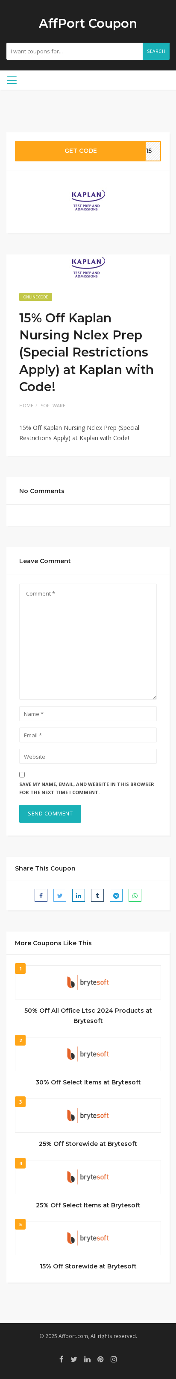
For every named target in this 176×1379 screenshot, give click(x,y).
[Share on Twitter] (59, 895)
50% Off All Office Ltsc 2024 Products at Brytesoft (88, 1016)
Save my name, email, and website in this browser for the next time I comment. (86, 788)
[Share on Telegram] (116, 895)
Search (156, 51)
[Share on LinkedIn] (78, 895)
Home (26, 405)
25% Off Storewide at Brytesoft (88, 1144)
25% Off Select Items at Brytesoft (88, 1205)
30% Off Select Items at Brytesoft (88, 1082)
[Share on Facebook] (41, 895)
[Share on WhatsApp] (135, 895)
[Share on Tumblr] (97, 895)
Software (53, 405)
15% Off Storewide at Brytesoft (88, 1266)
